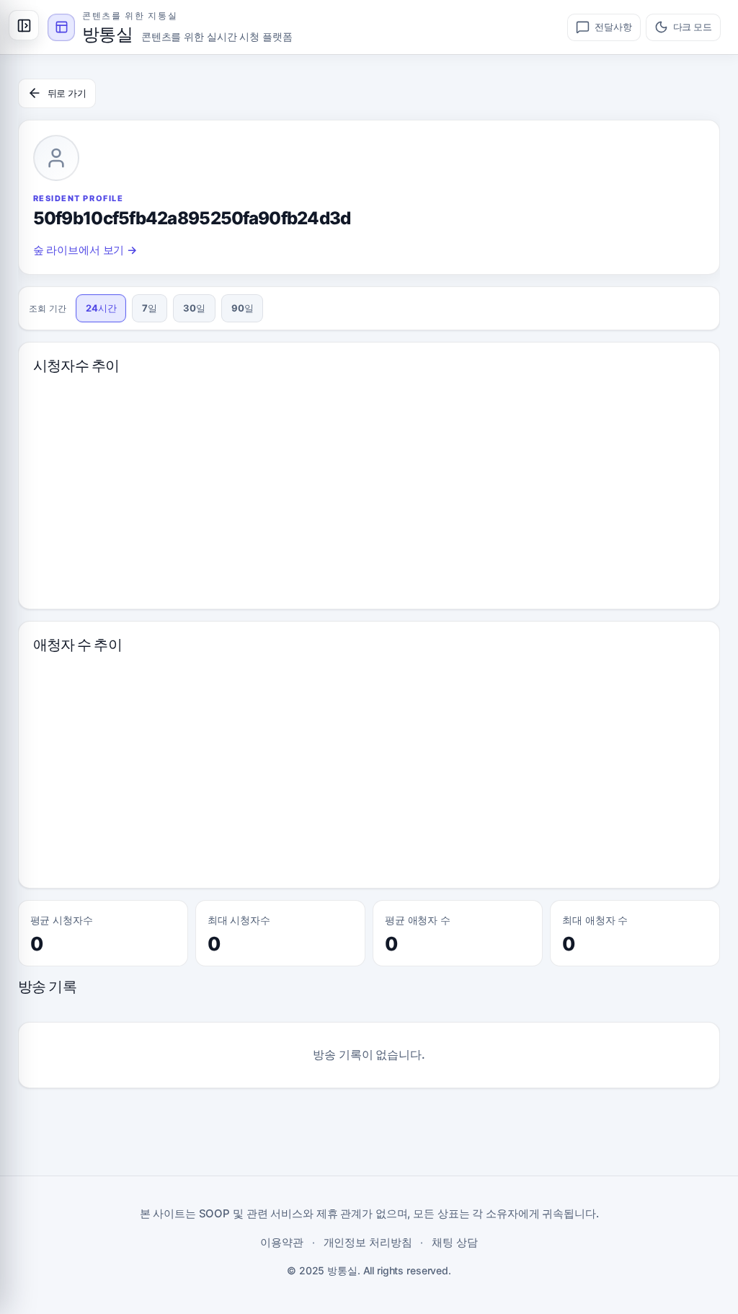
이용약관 (281, 1242)
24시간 (101, 308)
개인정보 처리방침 (368, 1242)
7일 (149, 308)
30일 (194, 308)
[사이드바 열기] (24, 25)
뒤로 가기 (67, 93)
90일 (242, 308)
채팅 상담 (454, 1242)
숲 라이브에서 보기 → (85, 250)
